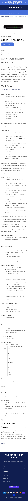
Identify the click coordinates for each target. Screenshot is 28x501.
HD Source (12, 497)
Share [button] (3, 443)
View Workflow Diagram (14, 89)
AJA (16, 16)
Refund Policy (6, 478)
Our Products (10, 16)
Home (4, 16)
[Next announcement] (25, 2)
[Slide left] (11, 33)
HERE (23, 440)
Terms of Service (6, 481)
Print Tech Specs (4, 89)
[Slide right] (16, 33)
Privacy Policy (6, 475)
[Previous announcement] (2, 2)
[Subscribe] (23, 467)
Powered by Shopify (18, 497)
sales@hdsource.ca (19, 59)
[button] (2, 7)
